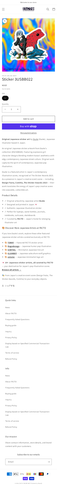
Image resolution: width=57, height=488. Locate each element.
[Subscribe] (49, 462)
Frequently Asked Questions (17, 319)
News (7, 307)
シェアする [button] (10, 285)
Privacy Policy (11, 337)
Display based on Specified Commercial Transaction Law (27, 345)
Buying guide (10, 325)
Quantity (5, 104)
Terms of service (12, 353)
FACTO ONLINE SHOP (25, 483)
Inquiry (8, 331)
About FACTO (11, 313)
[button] (3, 9)
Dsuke (35, 139)
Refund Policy (11, 359)
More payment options (28, 133)
